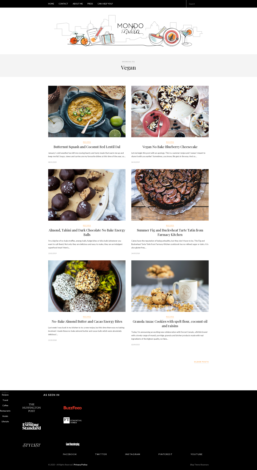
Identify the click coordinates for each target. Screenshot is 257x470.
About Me (78, 4)
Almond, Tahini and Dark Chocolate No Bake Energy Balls (87, 232)
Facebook (70, 454)
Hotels (5, 416)
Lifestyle (5, 421)
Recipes (87, 142)
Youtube (197, 454)
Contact (63, 4)
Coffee (5, 405)
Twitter (101, 454)
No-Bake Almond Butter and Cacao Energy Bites (87, 321)
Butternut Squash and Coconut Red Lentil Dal (87, 147)
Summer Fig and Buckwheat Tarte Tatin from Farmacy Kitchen (170, 232)
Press (90, 4)
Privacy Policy (80, 464)
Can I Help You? (105, 4)
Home (51, 4)
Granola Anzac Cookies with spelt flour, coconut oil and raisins (170, 323)
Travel (5, 400)
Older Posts (201, 362)
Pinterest (165, 454)
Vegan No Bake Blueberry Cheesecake (170, 147)
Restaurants (5, 411)
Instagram (132, 454)
